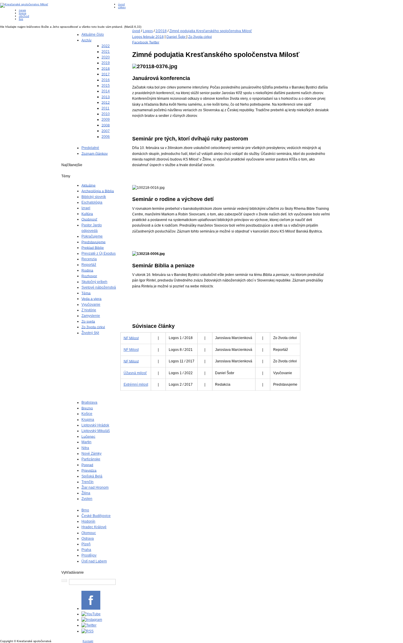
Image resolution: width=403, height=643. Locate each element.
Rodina (87, 270)
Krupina (87, 420)
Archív (86, 40)
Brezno (87, 408)
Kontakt (88, 641)
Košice (86, 414)
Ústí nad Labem (94, 561)
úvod (121, 4)
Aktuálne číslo (92, 34)
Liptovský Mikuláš (95, 431)
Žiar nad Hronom (95, 487)
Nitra (85, 448)
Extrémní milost (136, 384)
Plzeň (86, 544)
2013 (105, 97)
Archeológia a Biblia (97, 191)
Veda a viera (91, 299)
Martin (86, 442)
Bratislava (89, 402)
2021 (105, 52)
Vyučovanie (90, 304)
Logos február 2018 (148, 37)
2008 (105, 125)
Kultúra (87, 214)
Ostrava (87, 538)
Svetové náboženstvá (98, 287)
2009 (105, 119)
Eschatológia (91, 202)
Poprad (87, 465)
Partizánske (90, 459)
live (21, 19)
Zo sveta (88, 321)
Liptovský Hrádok (95, 425)
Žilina (85, 493)
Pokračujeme (92, 236)
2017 (105, 74)
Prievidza (88, 470)
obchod (24, 16)
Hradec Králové (94, 527)
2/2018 (161, 31)
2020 (105, 57)
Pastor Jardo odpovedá (91, 228)
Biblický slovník (93, 197)
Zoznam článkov (94, 153)
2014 (105, 91)
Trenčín (87, 482)
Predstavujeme (93, 242)
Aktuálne (88, 185)
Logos (148, 31)
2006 (105, 137)
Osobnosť (89, 219)
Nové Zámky (91, 453)
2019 (105, 63)
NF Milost (131, 338)
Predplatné (90, 148)
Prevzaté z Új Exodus (98, 253)
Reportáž (88, 265)
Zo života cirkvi (93, 327)
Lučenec (88, 436)
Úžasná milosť (135, 373)
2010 (105, 114)
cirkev (122, 7)
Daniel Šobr (176, 37)
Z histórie (88, 310)
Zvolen (86, 499)
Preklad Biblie (92, 248)
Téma (86, 293)
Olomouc (88, 533)
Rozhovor (89, 276)
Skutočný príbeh (94, 282)
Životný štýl (90, 333)
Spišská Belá (91, 476)
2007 (105, 131)
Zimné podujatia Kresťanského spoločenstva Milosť (210, 31)
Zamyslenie (90, 316)
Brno (85, 510)
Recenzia (89, 259)
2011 (105, 108)
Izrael (85, 208)
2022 (105, 46)
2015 (105, 86)
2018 (105, 68)
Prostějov (88, 555)
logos (22, 13)
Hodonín (88, 521)
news (22, 10)
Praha (86, 550)
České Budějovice (96, 516)
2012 (105, 102)
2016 (105, 80)
